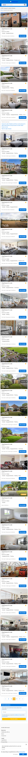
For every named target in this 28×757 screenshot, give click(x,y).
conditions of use (17, 714)
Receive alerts (14, 719)
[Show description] (25, 28)
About (2, 733)
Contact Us (3, 735)
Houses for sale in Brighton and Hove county (11, 123)
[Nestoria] (14, 1)
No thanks (15, 754)
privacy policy (4, 716)
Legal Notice (4, 740)
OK (23, 754)
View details (23, 36)
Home (2, 10)
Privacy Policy (4, 742)
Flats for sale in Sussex (6, 128)
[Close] (26, 744)
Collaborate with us (5, 732)
